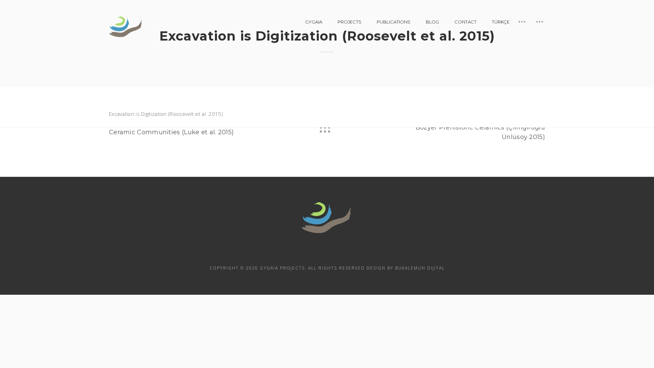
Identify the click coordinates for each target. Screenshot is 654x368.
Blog (432, 22)
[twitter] (345, 252)
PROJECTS (349, 22)
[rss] (308, 252)
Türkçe (501, 22)
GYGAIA (313, 22)
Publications (393, 22)
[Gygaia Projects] (126, 26)
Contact (465, 22)
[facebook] (327, 252)
